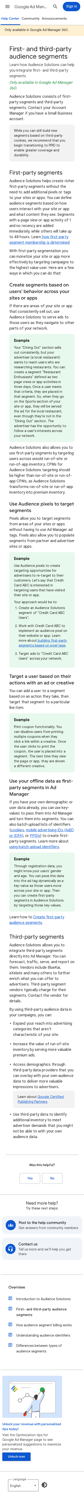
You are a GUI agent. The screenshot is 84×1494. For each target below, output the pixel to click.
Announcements (54, 19)
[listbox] (23, 1485)
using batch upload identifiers (34, 847)
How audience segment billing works (44, 1325)
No (52, 1178)
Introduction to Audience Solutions (43, 1299)
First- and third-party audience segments (41, 1312)
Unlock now (16, 1457)
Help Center (10, 19)
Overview (16, 1287)
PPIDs (35, 835)
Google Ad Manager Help (31, 6)
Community (31, 19)
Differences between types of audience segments (39, 1348)
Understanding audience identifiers (43, 1335)
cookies (17, 830)
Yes (30, 1178)
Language (19, 1479)
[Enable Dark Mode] (44, 1485)
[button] (7, 6)
